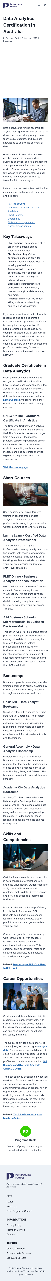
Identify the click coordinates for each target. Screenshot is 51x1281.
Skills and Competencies (21, 222)
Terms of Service (16, 1229)
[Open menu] (38, 5)
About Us (12, 1206)
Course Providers (16, 1248)
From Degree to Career (19, 1211)
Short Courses (16, 215)
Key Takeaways (16, 203)
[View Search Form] (45, 5)
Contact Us (13, 1234)
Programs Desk (12, 38)
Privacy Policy (14, 1225)
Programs (7, 41)
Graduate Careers (16, 1257)
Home (10, 1202)
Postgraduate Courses (19, 1253)
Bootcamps (14, 218)
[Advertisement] (25, 70)
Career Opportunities (19, 226)
